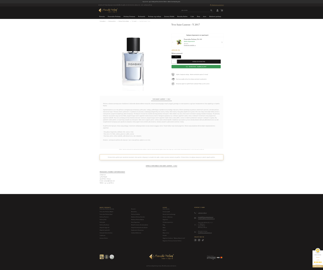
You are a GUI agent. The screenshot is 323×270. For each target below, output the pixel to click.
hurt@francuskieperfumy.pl (205, 232)
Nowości (133, 209)
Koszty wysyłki (166, 211)
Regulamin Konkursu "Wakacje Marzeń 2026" (174, 238)
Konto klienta (166, 209)
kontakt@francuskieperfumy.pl (205, 217)
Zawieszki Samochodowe (106, 232)
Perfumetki (102, 222)
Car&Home (102, 235)
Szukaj (211, 10)
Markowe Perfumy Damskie (138, 217)
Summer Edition (104, 238)
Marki (164, 227)
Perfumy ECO (103, 219)
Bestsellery (134, 211)
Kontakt (165, 235)
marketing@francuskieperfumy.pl (206, 218)
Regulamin (165, 219)
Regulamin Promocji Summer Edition (172, 240)
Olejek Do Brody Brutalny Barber (139, 227)
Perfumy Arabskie (135, 214)
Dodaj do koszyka (199, 61)
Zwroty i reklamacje (168, 217)
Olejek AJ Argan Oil (104, 227)
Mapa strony (166, 232)
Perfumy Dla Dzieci (104, 224)
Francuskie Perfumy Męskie (106, 211)
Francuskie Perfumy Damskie (107, 209)
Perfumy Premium (104, 217)
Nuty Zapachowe (135, 222)
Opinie (164, 230)
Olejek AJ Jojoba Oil (105, 230)
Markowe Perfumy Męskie (137, 219)
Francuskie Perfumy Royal (106, 214)
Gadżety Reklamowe (136, 232)
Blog (164, 224)
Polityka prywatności (168, 222)
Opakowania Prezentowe (137, 230)
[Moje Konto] (217, 10)
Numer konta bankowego (169, 214)
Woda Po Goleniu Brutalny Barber (139, 224)
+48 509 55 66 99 (148, 5)
